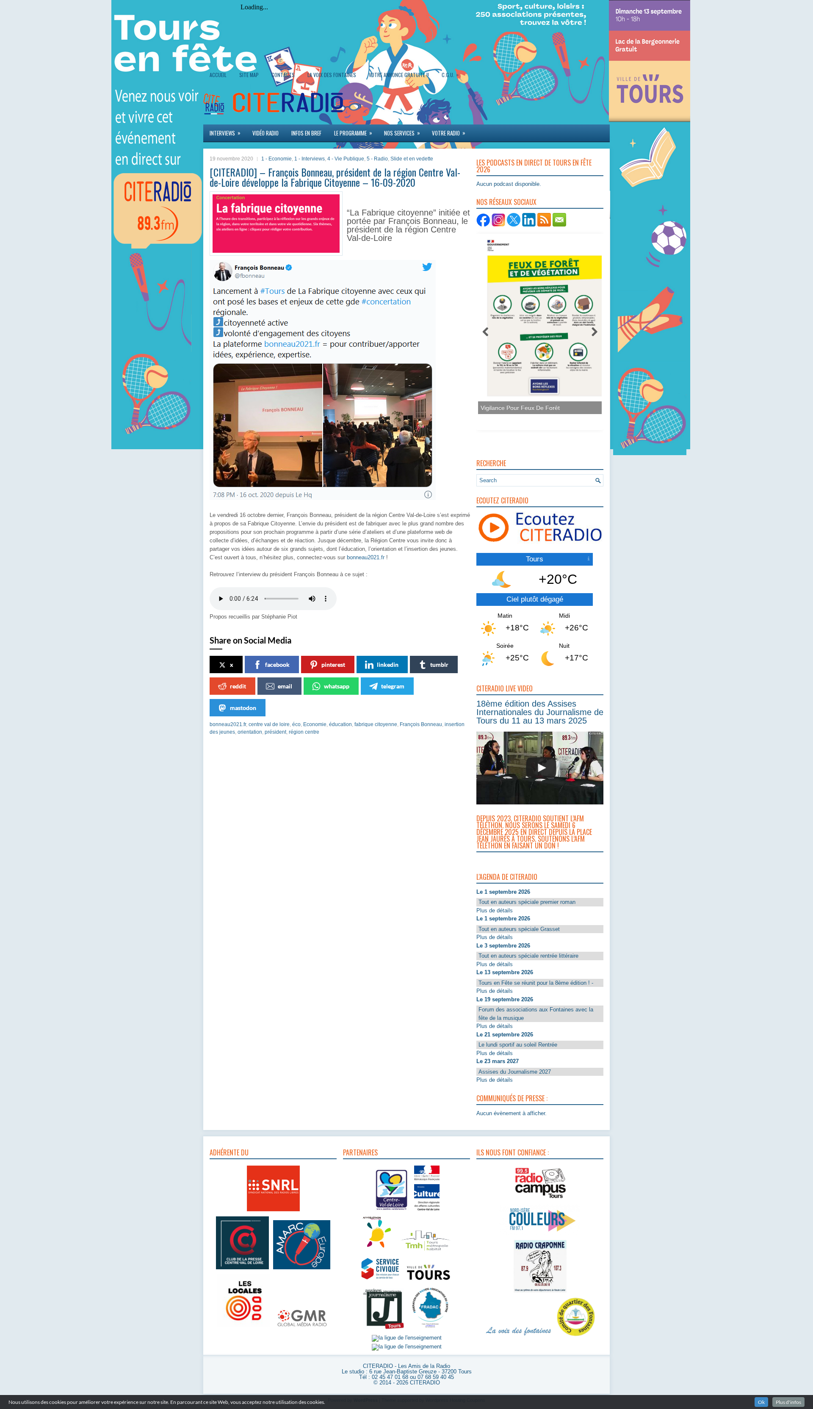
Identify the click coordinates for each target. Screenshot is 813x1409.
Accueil (218, 74)
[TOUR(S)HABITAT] (425, 1251)
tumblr (439, 664)
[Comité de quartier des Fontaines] (576, 1336)
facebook (277, 664)
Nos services (402, 132)
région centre (304, 732)
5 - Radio (377, 159)
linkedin (387, 664)
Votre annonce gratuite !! (399, 74)
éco (296, 724)
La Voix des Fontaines (331, 74)
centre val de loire (269, 724)
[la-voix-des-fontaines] (519, 1336)
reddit (238, 686)
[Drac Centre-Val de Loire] (392, 1211)
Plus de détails (494, 910)
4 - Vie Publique (345, 159)
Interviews (225, 132)
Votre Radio (448, 132)
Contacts (283, 74)
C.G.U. (450, 74)
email (285, 686)
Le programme (353, 132)
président (275, 732)
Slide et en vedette (411, 159)
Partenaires (360, 1152)
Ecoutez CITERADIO (502, 500)
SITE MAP (249, 74)
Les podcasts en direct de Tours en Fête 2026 (534, 165)
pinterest (333, 664)
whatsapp (336, 686)
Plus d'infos (788, 1402)
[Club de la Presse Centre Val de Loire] (242, 1269)
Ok (761, 1402)
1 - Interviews (309, 159)
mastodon (243, 707)
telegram (392, 686)
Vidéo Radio (265, 133)
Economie (314, 724)
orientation (250, 732)
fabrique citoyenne (375, 724)
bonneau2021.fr (365, 557)
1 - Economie (276, 159)
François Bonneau (421, 724)
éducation (340, 724)
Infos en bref (306, 133)
